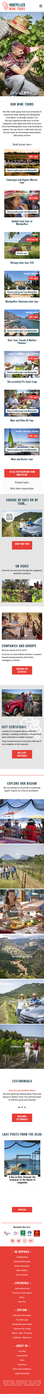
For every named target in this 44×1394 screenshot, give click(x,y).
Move (22, 1312)
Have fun (22, 1316)
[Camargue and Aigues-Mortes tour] (22, 162)
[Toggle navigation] (40, 6)
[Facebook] (12, 1255)
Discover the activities (22, 670)
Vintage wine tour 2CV (22, 262)
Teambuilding (22, 1272)
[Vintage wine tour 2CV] (22, 245)
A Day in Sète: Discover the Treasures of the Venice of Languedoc (22, 1195)
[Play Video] (22, 591)
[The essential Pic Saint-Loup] (22, 364)
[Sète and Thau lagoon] (22, 821)
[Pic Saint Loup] (22, 866)
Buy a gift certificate (22, 754)
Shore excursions (22, 1281)
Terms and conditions (22, 1384)
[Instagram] (24, 1255)
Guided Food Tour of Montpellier (22, 223)
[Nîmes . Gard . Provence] (22, 1001)
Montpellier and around (22, 1339)
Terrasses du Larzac (22, 1343)
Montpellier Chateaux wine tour (22, 301)
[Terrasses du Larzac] (22, 956)
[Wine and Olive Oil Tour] (22, 403)
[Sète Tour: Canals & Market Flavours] (22, 323)
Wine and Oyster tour (22, 459)
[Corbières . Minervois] (22, 1046)
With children (22, 1285)
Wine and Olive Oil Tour (22, 420)
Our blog (22, 1224)
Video (22, 1375)
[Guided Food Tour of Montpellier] (22, 204)
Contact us (22, 1379)
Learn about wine (22, 1303)
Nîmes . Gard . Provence (22, 1348)
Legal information (22, 1388)
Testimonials (22, 1370)
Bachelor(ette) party (22, 1276)
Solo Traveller (22, 1289)
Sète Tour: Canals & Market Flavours (22, 342)
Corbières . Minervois (22, 1352)
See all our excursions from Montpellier (22, 473)
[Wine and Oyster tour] (22, 441)
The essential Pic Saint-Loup (22, 381)
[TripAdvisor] (30, 1255)
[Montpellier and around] (22, 911)
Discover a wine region (22, 1308)
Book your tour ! (22, 545)
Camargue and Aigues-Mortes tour (22, 181)
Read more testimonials (22, 1133)
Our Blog (22, 1366)
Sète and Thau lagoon (22, 1330)
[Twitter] (18, 1255)
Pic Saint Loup (22, 1334)
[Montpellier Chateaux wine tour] (22, 284)
